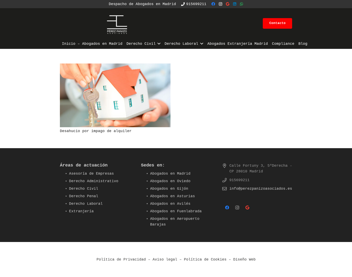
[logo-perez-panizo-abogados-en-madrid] (117, 23)
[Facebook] (213, 4)
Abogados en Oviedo (170, 181)
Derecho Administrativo (93, 181)
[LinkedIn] (234, 4)
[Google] (227, 4)
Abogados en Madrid (170, 174)
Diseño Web (244, 259)
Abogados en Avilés (170, 204)
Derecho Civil (83, 189)
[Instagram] (220, 4)
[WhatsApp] (241, 4)
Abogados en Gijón (169, 189)
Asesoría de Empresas (91, 174)
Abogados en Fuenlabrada (176, 211)
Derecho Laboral (86, 204)
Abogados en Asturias (172, 196)
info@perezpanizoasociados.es (260, 189)
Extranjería (81, 211)
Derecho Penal (83, 196)
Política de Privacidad (121, 259)
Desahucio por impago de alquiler (96, 131)
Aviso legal (165, 259)
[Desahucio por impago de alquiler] (115, 66)
